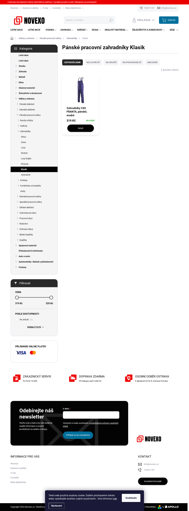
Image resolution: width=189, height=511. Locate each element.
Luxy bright (26, 158)
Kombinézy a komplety (30, 186)
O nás (45, 8)
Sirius (23, 137)
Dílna (21, 82)
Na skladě (26, 319)
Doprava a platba (30, 8)
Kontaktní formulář (153, 481)
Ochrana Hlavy (26, 229)
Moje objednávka (73, 8)
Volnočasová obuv (27, 213)
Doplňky (23, 240)
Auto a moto (24, 256)
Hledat (111, 20)
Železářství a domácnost (30, 93)
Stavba (22, 66)
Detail (80, 128)
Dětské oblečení (26, 207)
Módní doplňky (26, 234)
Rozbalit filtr (34, 327)
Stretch (24, 153)
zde (115, 498)
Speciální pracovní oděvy (30, 202)
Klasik (24, 169)
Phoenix (24, 164)
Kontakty (57, 8)
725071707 (149, 470)
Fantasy (22, 267)
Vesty (22, 191)
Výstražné (25, 175)
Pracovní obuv (26, 218)
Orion (23, 142)
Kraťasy (23, 180)
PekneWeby (150, 507)
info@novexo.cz (151, 464)
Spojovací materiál (27, 245)
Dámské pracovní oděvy (30, 196)
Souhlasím (131, 498)
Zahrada (23, 71)
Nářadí (22, 77)
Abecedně (152, 62)
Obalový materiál (27, 88)
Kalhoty (23, 126)
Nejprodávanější (132, 62)
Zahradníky (25, 131)
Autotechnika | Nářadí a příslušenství (36, 262)
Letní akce (23, 55)
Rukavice (23, 223)
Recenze (14, 8)
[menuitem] (17, 30)
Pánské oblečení (26, 104)
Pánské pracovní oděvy (30, 115)
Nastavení (56, 505)
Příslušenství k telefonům (31, 251)
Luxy (23, 147)
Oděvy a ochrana (26, 99)
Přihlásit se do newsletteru (78, 435)
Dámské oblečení (27, 109)
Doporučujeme (72, 62)
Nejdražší (111, 62)
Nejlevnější (93, 62)
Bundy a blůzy (26, 120)
